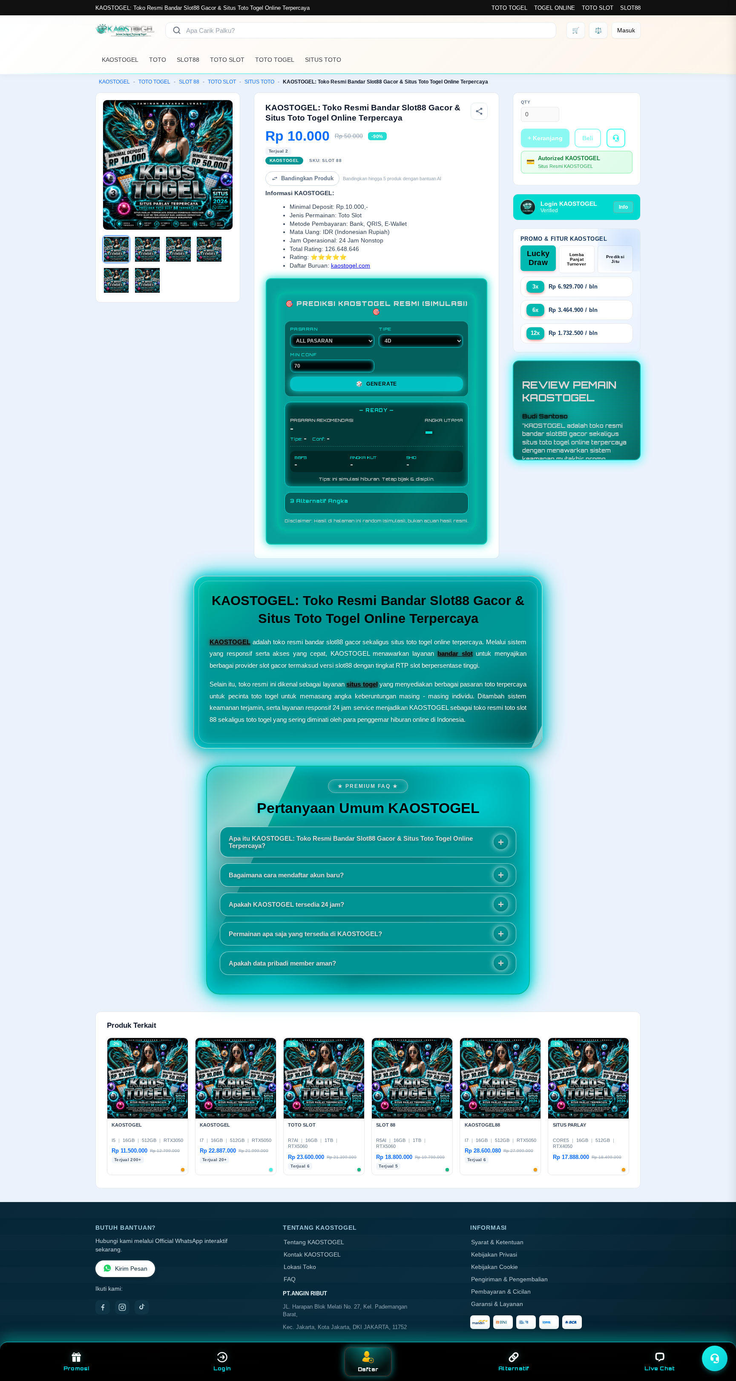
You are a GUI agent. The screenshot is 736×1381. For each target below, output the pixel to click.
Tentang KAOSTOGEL (314, 1242)
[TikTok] (142, 1307)
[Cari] (176, 30)
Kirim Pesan (131, 1269)
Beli (587, 138)
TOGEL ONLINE (554, 8)
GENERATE (376, 384)
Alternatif (513, 1368)
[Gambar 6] (147, 280)
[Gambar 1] (116, 249)
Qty (526, 102)
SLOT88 (630, 8)
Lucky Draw (538, 258)
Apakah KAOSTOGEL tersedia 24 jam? (286, 904)
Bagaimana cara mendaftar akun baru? (286, 875)
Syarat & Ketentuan (497, 1242)
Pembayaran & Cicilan (501, 1292)
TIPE (385, 329)
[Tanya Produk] (616, 138)
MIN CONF (303, 354)
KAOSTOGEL (120, 59)
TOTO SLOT (597, 8)
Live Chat (659, 1368)
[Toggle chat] (714, 1358)
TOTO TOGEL (509, 8)
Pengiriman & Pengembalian (509, 1279)
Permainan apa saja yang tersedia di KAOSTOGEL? (305, 933)
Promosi (76, 1368)
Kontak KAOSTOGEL (312, 1254)
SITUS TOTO (323, 59)
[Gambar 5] (116, 280)
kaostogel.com (350, 265)
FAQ (290, 1279)
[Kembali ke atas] (717, 1337)
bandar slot (455, 653)
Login (222, 1368)
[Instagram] (122, 1307)
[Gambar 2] (147, 249)
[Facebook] (102, 1307)
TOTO (157, 59)
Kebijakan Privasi (494, 1254)
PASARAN (304, 329)
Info (623, 207)
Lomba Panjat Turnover (576, 259)
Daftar (368, 1369)
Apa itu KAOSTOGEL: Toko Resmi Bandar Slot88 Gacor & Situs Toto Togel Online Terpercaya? (351, 842)
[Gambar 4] (209, 249)
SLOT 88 (189, 81)
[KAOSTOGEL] (125, 30)
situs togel (361, 684)
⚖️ (598, 30)
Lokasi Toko (300, 1267)
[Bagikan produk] (479, 111)
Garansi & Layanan (497, 1304)
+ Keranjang (545, 138)
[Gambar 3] (178, 249)
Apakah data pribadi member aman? (282, 963)
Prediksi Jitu (615, 259)
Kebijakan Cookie (494, 1267)
